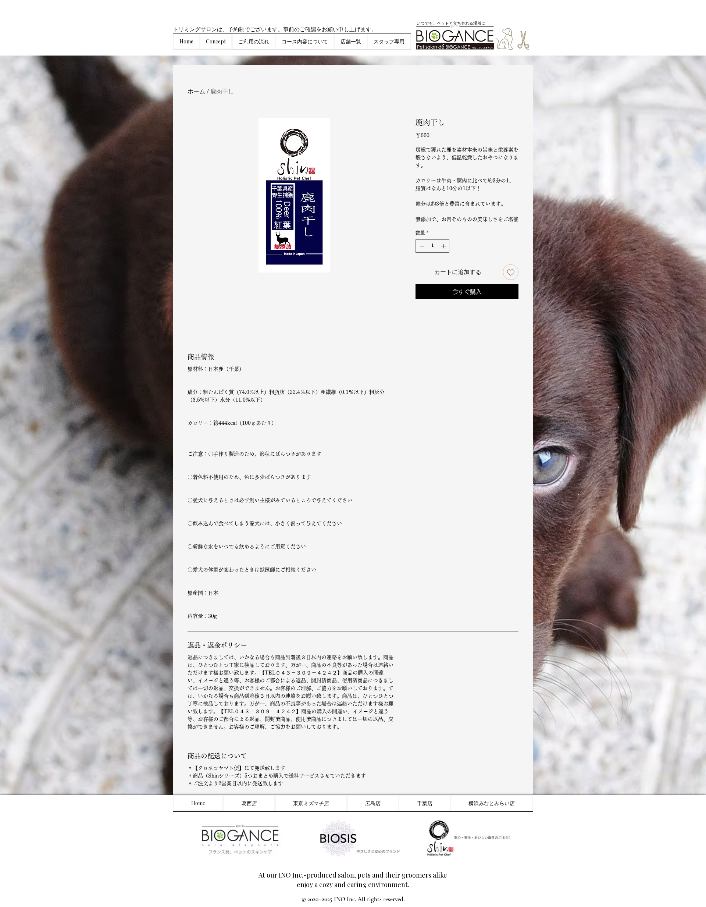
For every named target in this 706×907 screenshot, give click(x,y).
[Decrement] (421, 246)
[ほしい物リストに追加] (510, 272)
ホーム (196, 91)
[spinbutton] (432, 246)
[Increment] (444, 246)
